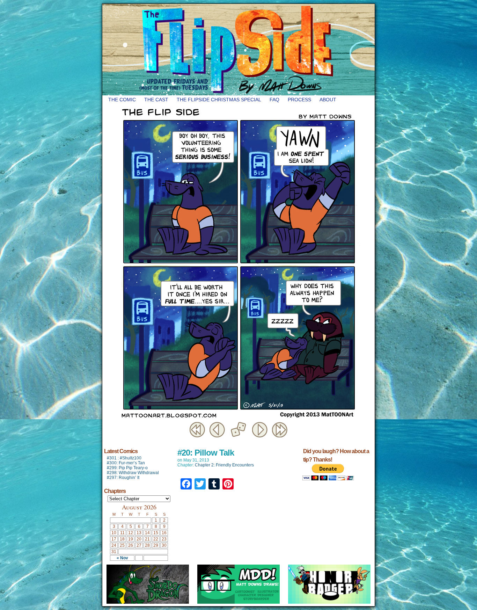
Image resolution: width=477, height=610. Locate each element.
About (328, 99)
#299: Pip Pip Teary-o (127, 467)
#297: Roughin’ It (123, 477)
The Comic (122, 99)
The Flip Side (273, 49)
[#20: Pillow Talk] (238, 419)
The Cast (156, 99)
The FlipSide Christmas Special (219, 99)
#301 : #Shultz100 (124, 458)
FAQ (274, 99)
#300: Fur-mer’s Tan (126, 462)
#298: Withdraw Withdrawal (133, 472)
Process (299, 99)
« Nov (122, 557)
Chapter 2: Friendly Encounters (224, 465)
